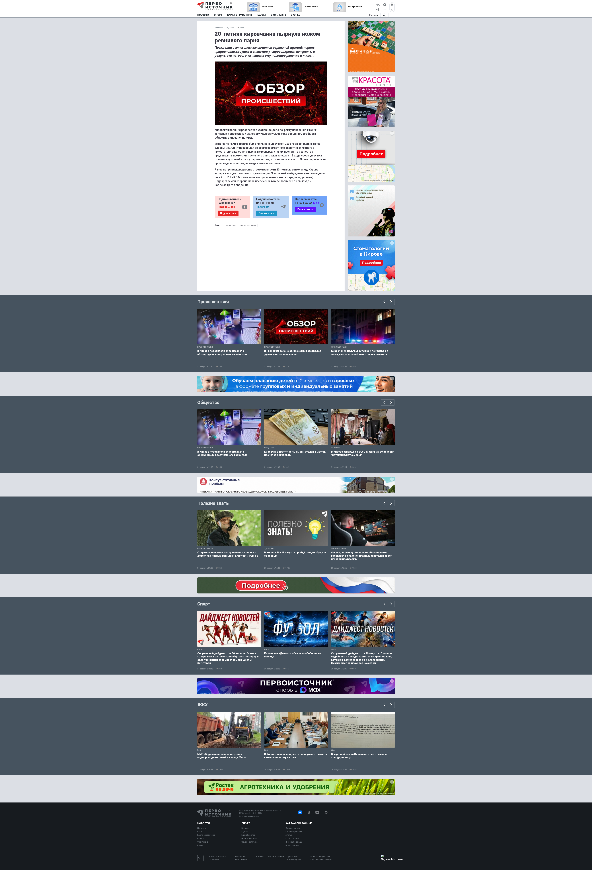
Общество (230, 225)
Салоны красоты (294, 831)
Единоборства (248, 835)
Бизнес (200, 845)
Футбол (245, 831)
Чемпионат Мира (249, 842)
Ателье (289, 835)
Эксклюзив (202, 842)
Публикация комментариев (294, 857)
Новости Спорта (249, 838)
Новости (203, 823)
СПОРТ (200, 831)
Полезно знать (213, 503)
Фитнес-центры (293, 828)
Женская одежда (294, 842)
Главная (245, 828)
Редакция (260, 856)
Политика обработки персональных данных (321, 857)
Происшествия (248, 225)
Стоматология (292, 838)
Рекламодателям (276, 856)
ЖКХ (202, 704)
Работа (200, 838)
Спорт (203, 604)
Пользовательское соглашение (217, 857)
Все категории (292, 845)
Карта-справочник (206, 835)
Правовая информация (241, 857)
